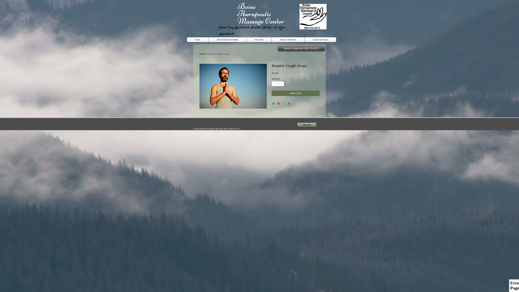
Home (202, 53)
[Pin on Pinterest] (278, 103)
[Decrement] (273, 83)
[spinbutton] (277, 83)
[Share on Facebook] (273, 103)
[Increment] (282, 83)
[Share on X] (288, 103)
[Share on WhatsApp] (283, 103)
